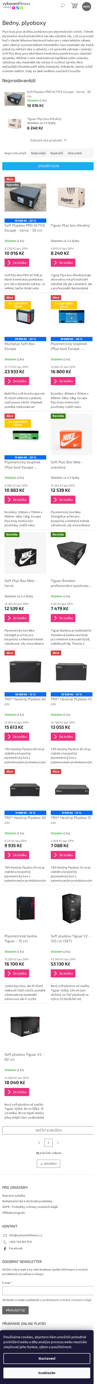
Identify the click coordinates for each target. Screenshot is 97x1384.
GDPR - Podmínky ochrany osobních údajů (30, 1207)
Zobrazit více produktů (46, 140)
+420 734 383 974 (20, 1242)
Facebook (16, 1248)
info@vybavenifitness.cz (25, 1235)
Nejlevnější (38, 153)
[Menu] (86, 6)
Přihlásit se (15, 1310)
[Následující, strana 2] (48, 1143)
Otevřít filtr (48, 166)
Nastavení (47, 1358)
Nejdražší (57, 153)
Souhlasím (46, 1372)
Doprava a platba (13, 1195)
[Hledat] (63, 6)
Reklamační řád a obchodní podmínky (27, 1201)
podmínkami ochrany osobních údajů (66, 1300)
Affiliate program (13, 1213)
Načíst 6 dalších (49, 1130)
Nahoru (50, 1164)
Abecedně (75, 153)
